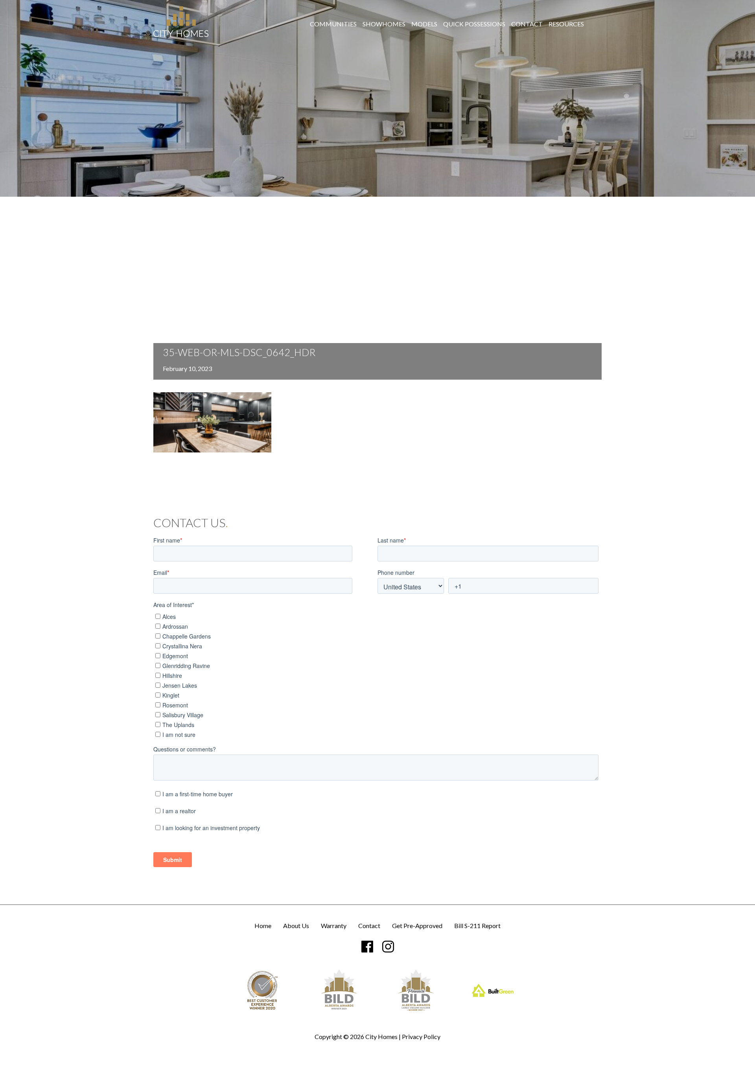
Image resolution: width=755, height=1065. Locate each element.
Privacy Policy (421, 1036)
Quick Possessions (474, 24)
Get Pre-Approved (417, 926)
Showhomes (384, 24)
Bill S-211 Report (477, 926)
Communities (333, 24)
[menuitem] (333, 24)
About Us (296, 926)
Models (424, 24)
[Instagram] (388, 946)
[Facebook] (367, 946)
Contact (527, 24)
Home (262, 926)
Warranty (333, 926)
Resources (566, 24)
